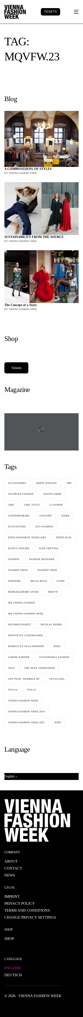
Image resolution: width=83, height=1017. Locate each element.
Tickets (16, 368)
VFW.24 (12, 689)
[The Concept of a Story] (41, 276)
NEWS (9, 875)
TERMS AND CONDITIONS (27, 910)
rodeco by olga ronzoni (26, 646)
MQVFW (53, 592)
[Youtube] (23, 1006)
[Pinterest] (45, 1006)
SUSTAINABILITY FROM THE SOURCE (34, 237)
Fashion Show (47, 570)
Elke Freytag (49, 548)
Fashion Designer (41, 559)
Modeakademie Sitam (23, 592)
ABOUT (11, 861)
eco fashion (44, 526)
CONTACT (13, 868)
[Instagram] (30, 1006)
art (69, 483)
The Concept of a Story (20, 305)
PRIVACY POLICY (19, 903)
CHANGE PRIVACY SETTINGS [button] (30, 917)
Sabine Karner (19, 657)
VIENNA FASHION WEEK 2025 (26, 722)
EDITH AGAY (64, 537)
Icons (61, 581)
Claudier (56, 505)
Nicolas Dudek (51, 624)
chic (11, 505)
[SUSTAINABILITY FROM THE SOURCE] (41, 208)
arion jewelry (46, 483)
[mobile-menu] (73, 12)
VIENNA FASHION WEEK (23, 700)
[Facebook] (8, 1006)
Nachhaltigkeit (19, 624)
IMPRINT (12, 896)
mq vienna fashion (21, 602)
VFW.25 (31, 689)
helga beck (38, 581)
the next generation (39, 668)
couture (45, 515)
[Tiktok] (52, 1006)
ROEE (57, 646)
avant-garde (52, 494)
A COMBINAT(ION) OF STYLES (28, 169)
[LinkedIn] (37, 1006)
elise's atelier (18, 548)
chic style (32, 505)
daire (66, 515)
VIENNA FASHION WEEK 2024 (26, 711)
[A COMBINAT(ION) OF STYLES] (41, 139)
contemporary (19, 515)
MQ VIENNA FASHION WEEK (25, 613)
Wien (57, 722)
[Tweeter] (15, 1006)
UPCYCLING (57, 679)
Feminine (14, 581)
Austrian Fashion (21, 494)
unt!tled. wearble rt (24, 679)
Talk (11, 668)
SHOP (9, 939)
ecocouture (17, 526)
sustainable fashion (54, 657)
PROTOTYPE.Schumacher (25, 635)
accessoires (17, 483)
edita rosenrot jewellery (27, 537)
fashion (13, 559)
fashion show (18, 570)
